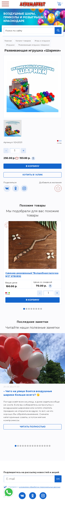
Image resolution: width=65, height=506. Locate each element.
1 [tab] (24, 309)
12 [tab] (42, 446)
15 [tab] (49, 446)
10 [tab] (37, 446)
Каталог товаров (23, 41)
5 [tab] (34, 309)
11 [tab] (40, 446)
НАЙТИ (58, 30)
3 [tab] (29, 309)
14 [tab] (47, 446)
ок (58, 478)
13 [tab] (45, 446)
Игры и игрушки (42, 41)
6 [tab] (36, 309)
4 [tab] (31, 309)
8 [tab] (41, 309)
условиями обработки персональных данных (39, 487)
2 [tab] (26, 309)
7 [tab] (39, 309)
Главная (8, 41)
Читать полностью (32, 426)
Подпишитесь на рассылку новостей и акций (31, 472)
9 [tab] (35, 446)
